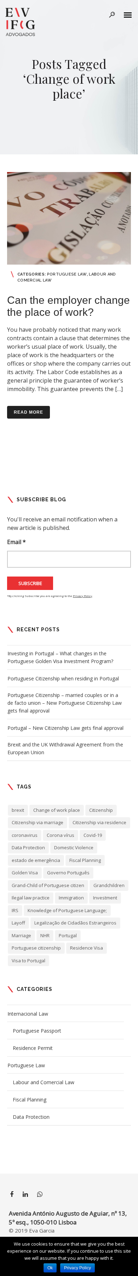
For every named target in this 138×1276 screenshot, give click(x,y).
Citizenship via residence (99, 822)
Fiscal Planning (85, 860)
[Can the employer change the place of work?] (69, 218)
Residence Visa (86, 948)
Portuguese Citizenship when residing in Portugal (63, 678)
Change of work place (56, 810)
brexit (18, 810)
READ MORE (28, 412)
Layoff (18, 923)
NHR (45, 935)
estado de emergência (36, 860)
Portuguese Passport (37, 1030)
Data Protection (28, 847)
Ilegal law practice (31, 897)
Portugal (68, 935)
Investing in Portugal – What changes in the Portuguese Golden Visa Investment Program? (60, 657)
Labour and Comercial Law (43, 1082)
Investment (105, 897)
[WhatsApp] (40, 1195)
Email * (16, 542)
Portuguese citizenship (36, 948)
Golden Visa (25, 872)
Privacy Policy (82, 596)
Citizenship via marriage (37, 822)
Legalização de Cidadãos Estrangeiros (75, 923)
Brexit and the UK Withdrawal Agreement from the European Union (65, 748)
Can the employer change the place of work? (68, 306)
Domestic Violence (73, 847)
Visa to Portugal (28, 960)
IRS (15, 910)
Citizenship (101, 810)
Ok (50, 1267)
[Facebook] (11, 1195)
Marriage (21, 935)
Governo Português (68, 872)
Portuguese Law (67, 274)
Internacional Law (27, 1013)
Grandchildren (109, 885)
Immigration (71, 897)
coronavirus (25, 835)
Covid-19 (93, 835)
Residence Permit (33, 1048)
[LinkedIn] (25, 1195)
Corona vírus (60, 835)
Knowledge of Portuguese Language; (67, 910)
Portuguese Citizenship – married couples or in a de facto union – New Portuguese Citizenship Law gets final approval (64, 703)
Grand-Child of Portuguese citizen (48, 885)
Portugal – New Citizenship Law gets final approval (65, 728)
